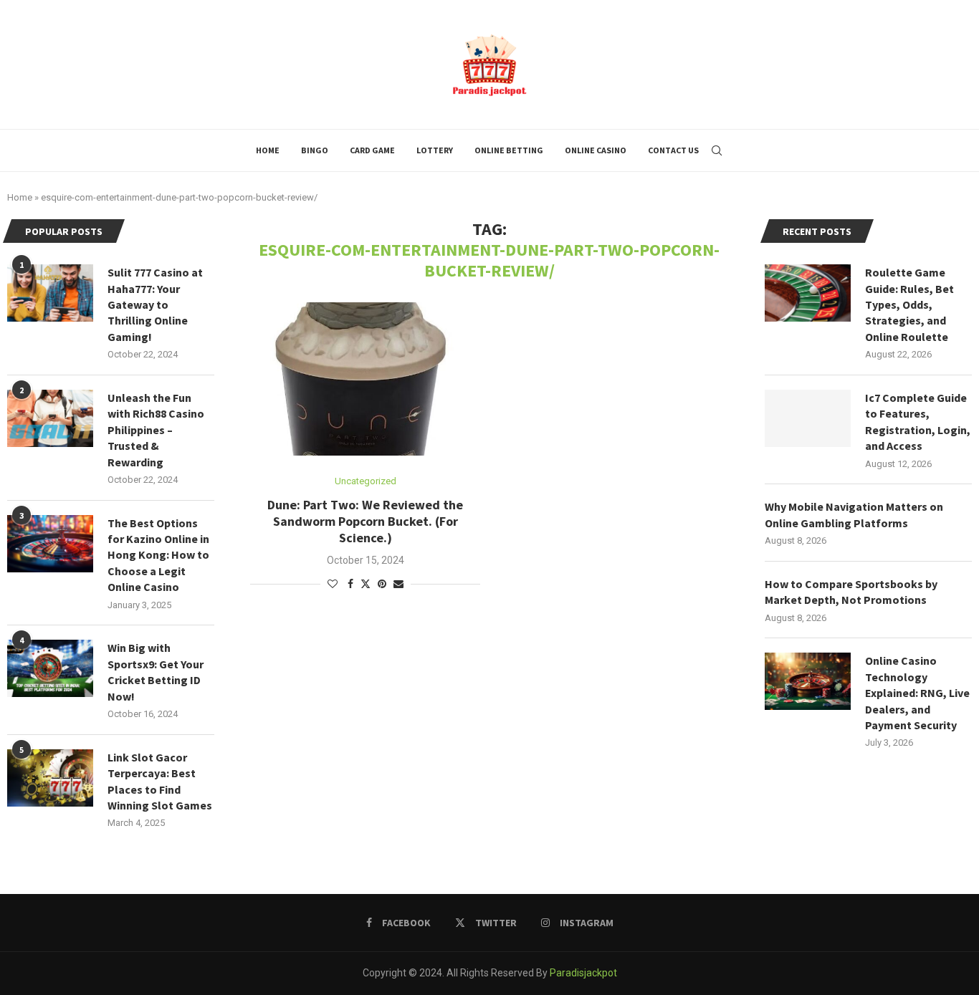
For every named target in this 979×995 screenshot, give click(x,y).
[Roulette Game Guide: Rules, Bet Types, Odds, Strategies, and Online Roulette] (808, 293)
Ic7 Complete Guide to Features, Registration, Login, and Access (917, 421)
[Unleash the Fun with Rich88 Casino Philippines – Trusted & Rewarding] (50, 418)
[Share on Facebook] (350, 584)
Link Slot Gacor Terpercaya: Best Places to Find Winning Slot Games (160, 781)
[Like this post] (333, 584)
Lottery (434, 150)
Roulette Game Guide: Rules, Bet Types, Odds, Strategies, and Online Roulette (909, 304)
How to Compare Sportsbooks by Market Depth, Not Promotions (851, 592)
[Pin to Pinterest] (382, 584)
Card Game (372, 150)
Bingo (314, 150)
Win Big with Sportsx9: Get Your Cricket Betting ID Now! (156, 671)
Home (268, 150)
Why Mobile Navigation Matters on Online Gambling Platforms (854, 514)
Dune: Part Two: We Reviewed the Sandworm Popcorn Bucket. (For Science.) (365, 521)
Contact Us (673, 150)
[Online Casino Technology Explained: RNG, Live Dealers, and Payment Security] (808, 681)
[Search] (717, 150)
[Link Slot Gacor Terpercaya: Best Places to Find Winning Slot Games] (50, 778)
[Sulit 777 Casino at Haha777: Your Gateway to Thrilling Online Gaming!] (50, 293)
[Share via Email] (398, 584)
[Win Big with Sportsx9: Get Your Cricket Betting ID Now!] (50, 668)
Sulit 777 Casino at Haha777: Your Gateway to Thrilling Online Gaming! (155, 304)
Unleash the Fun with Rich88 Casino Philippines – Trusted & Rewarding (156, 429)
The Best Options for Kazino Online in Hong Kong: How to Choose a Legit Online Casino (158, 555)
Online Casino (595, 150)
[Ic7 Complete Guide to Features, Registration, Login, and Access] (808, 418)
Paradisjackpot (583, 973)
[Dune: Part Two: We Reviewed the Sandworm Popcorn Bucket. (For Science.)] (365, 379)
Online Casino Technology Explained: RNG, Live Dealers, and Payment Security (917, 692)
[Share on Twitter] (365, 583)
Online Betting (508, 150)
